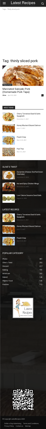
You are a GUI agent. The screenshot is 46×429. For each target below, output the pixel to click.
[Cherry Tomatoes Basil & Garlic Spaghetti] (8, 117)
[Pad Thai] (8, 152)
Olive (4, 95)
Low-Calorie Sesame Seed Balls (29, 195)
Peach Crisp (21, 137)
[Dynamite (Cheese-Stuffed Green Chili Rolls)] (8, 175)
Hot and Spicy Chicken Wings (28, 184)
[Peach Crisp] (8, 140)
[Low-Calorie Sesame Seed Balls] (8, 198)
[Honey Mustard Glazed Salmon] (8, 128)
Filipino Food (7, 85)
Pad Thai (20, 149)
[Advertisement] (23, 34)
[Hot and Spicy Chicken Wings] (8, 186)
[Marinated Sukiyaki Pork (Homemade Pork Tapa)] (23, 75)
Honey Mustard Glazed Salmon (29, 125)
